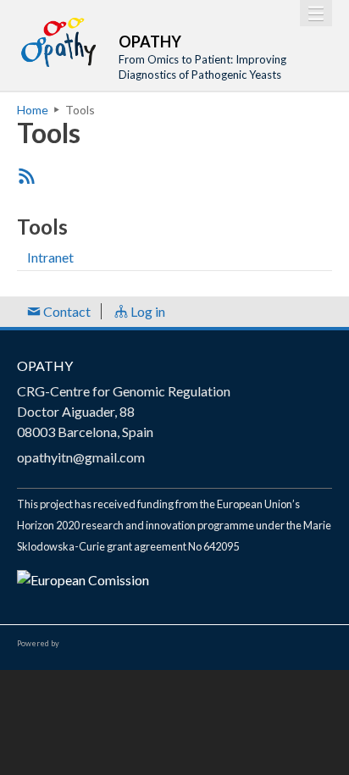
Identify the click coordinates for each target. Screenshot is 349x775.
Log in (146, 311)
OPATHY (45, 365)
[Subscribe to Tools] (27, 175)
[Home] (59, 42)
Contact (66, 311)
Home (32, 109)
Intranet (50, 257)
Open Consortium (109, 643)
